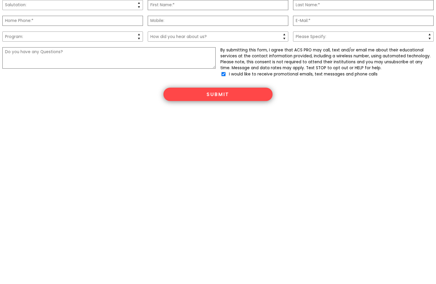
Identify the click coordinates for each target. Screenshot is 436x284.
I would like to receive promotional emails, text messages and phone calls (303, 74)
